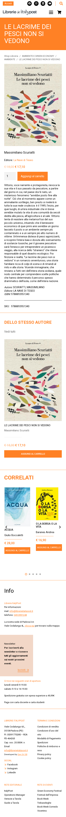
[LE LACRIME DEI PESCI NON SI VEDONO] (33, 380)
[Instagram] (36, 3)
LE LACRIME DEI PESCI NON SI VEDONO (27, 425)
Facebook (12, 764)
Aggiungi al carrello (32, 176)
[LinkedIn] (43, 3)
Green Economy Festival (49, 790)
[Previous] (6, 527)
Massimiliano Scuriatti (19, 152)
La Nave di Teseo (23, 160)
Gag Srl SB (22, 754)
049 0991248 (20, 615)
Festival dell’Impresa (47, 795)
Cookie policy (44, 758)
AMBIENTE (9, 59)
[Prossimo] (60, 527)
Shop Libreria (11, 55)
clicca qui (29, 625)
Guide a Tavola (11, 802)
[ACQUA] (17, 506)
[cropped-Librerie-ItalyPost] (20, 12)
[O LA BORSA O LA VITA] (49, 503)
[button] (61, 3)
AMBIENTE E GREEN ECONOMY (38, 55)
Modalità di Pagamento (49, 738)
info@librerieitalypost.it (21, 611)
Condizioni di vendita (48, 726)
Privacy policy (44, 754)
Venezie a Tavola (12, 798)
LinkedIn (11, 772)
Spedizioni (42, 742)
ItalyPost (8, 790)
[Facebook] (29, 3)
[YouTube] (50, 3)
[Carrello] (59, 12)
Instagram (12, 768)
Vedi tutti (9, 331)
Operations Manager (15, 795)
